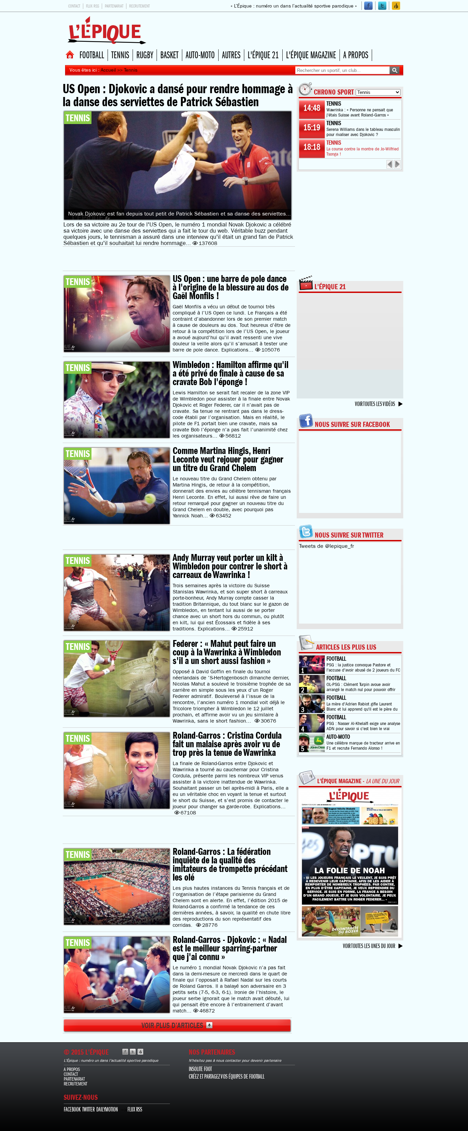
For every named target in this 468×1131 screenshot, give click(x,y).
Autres (231, 55)
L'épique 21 (263, 55)
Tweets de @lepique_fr (326, 546)
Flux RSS (92, 6)
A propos (355, 55)
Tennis (120, 55)
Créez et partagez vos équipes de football (226, 1076)
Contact (74, 6)
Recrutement (139, 6)
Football (91, 55)
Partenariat (114, 6)
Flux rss (134, 1109)
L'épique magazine (311, 55)
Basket (169, 55)
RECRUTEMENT (75, 1084)
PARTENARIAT (74, 1079)
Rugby (144, 55)
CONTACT (71, 1074)
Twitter (88, 1109)
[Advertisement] (280, 30)
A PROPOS (72, 1069)
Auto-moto (200, 55)
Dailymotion (107, 1109)
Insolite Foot (200, 1069)
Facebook (72, 1109)
